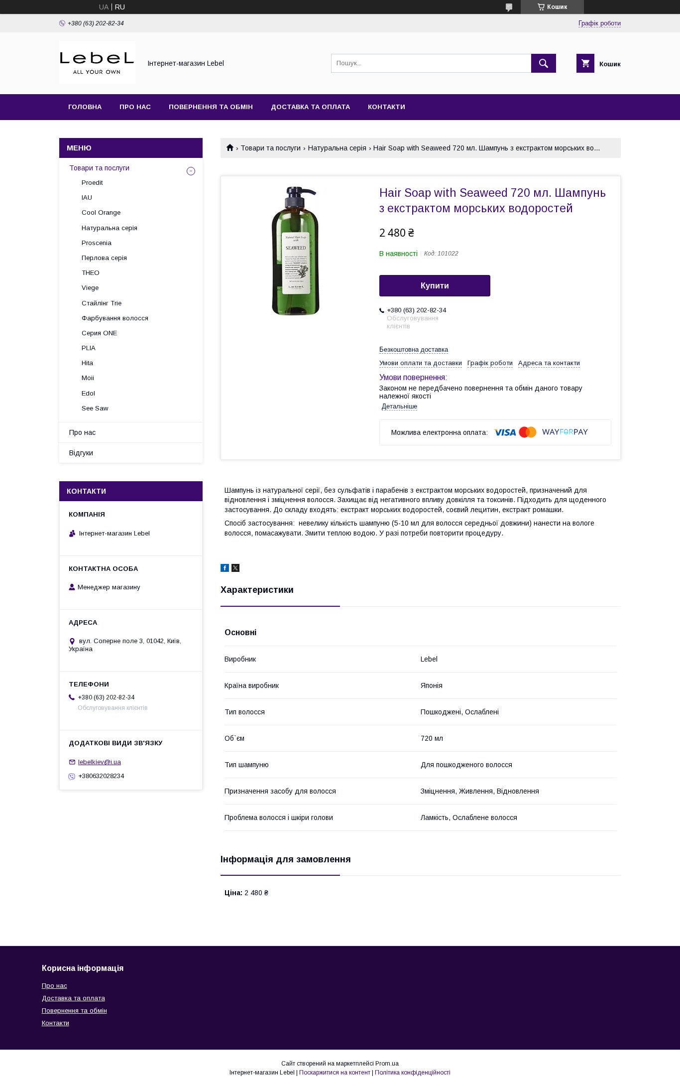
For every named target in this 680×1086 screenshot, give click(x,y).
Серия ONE (99, 333)
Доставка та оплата (310, 107)
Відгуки (81, 453)
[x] (235, 569)
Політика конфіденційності (413, 1072)
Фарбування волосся (115, 318)
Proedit (92, 182)
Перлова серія (104, 258)
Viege (90, 287)
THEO (91, 272)
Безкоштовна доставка (413, 349)
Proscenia (97, 243)
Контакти (386, 107)
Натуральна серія (337, 148)
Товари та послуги (270, 148)
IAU (87, 197)
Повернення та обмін (211, 107)
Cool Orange (101, 212)
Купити (435, 285)
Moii (88, 378)
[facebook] (225, 569)
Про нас (135, 107)
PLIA (89, 348)
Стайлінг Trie (101, 303)
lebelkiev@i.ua (99, 762)
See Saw (95, 408)
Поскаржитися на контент (334, 1072)
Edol (88, 393)
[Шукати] (543, 63)
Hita (87, 363)
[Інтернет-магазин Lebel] (97, 81)
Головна (85, 107)
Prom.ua (387, 1063)
